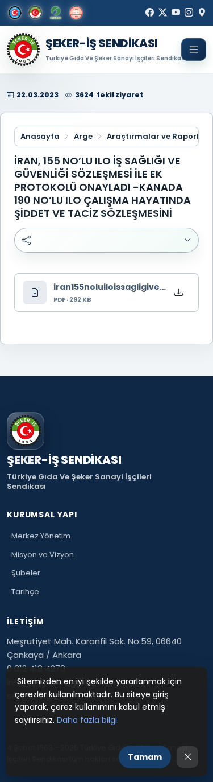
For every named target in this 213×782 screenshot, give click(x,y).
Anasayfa (40, 136)
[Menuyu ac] (193, 49)
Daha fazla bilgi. (88, 720)
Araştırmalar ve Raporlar (157, 136)
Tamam (145, 757)
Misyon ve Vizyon (42, 554)
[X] (162, 12)
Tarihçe (25, 591)
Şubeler (25, 572)
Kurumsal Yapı (42, 514)
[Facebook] (149, 12)
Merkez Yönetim (40, 535)
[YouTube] (176, 12)
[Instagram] (189, 12)
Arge (83, 136)
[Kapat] (187, 757)
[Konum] (202, 12)
